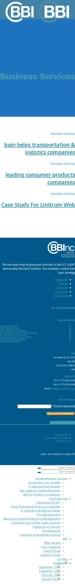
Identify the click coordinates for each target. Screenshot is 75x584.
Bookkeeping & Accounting (14, 334)
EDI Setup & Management (13, 339)
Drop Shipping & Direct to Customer (18, 332)
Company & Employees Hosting (16, 336)
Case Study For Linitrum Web (38, 204)
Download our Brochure (62, 422)
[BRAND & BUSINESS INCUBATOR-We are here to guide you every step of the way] (40, 23)
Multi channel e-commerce (13, 330)
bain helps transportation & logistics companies (39, 148)
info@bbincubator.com (63, 388)
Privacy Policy (61, 434)
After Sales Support (10, 328)
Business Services (63, 133)
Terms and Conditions (56, 437)
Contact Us (62, 440)
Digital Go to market (10, 341)
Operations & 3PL (9, 325)
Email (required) (63, 406)
